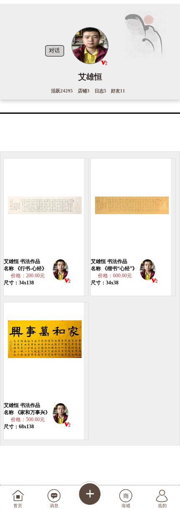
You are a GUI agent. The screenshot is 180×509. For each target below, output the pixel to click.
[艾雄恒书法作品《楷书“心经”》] (131, 208)
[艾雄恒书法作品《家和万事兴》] (44, 352)
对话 (54, 51)
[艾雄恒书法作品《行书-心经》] (44, 208)
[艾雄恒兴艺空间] (60, 271)
